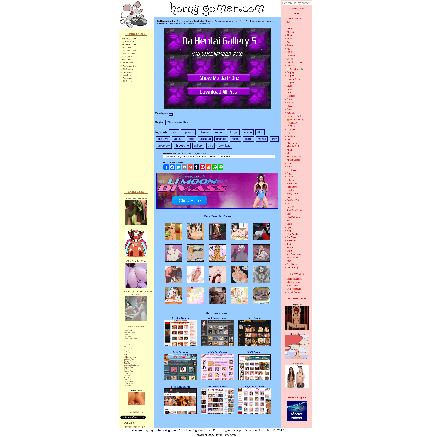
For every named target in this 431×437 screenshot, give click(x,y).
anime (248, 138)
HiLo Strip (127, 75)
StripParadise (293, 234)
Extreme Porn (128, 361)
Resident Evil (293, 200)
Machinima (292, 143)
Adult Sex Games (128, 54)
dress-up (205, 138)
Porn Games (126, 47)
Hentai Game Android (131, 339)
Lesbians (291, 136)
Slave (289, 224)
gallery (198, 145)
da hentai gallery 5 (167, 430)
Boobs (290, 59)
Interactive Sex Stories (131, 365)
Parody (290, 176)
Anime (290, 38)
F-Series (291, 96)
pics (210, 145)
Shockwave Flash (178, 122)
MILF (289, 150)
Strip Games (128, 351)
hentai (235, 138)
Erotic (290, 92)
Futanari (291, 112)
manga (262, 138)
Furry (289, 109)
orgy (274, 138)
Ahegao (290, 32)
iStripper (291, 129)
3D (288, 22)
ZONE (290, 261)
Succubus (291, 240)
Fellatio (290, 102)
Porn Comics (128, 381)
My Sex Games (128, 41)
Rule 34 (290, 207)
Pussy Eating (293, 193)
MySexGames (293, 160)
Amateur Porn (128, 367)
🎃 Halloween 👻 (295, 119)
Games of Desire (295, 116)
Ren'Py (290, 197)
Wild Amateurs (294, 289)
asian (174, 132)
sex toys (163, 138)
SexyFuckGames (295, 210)
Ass (288, 48)
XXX (125, 369)
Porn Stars (127, 385)
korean (219, 132)
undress (221, 138)
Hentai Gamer (127, 63)
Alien (289, 35)
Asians (290, 45)
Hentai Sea (127, 373)
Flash (289, 106)
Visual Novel (293, 257)
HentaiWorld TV (129, 345)
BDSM (290, 52)
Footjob (290, 99)
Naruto (290, 163)
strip (191, 138)
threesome (182, 145)
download (224, 145)
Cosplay (290, 72)
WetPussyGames (294, 254)
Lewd (289, 139)
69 (288, 25)
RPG (289, 203)
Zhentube (127, 363)
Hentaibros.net (129, 383)
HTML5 (291, 126)
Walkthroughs (293, 267)
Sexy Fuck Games (129, 44)
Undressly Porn (129, 359)
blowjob (233, 132)
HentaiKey (292, 123)
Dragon (290, 82)
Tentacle (291, 244)
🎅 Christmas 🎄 (295, 69)
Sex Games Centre (129, 51)
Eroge (289, 89)
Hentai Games (128, 353)
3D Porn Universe (130, 357)
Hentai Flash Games (130, 349)
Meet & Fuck (293, 146)
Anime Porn (128, 379)
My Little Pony (294, 156)
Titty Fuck (292, 247)
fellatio (247, 132)
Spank (290, 227)
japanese (188, 132)
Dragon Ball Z (294, 79)
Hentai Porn (128, 331)
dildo (260, 132)
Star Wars (291, 237)
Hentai (126, 335)
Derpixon (291, 75)
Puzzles (290, 190)
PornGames (292, 183)
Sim (289, 220)
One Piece (291, 170)
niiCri (289, 166)
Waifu (289, 251)
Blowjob (291, 55)
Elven (289, 86)
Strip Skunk (127, 72)
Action (290, 28)
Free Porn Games (129, 333)
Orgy (289, 173)
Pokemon (291, 180)
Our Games (292, 264)
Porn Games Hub (130, 66)
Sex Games (127, 337)
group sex (164, 145)
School (290, 214)
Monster (290, 153)
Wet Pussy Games (129, 38)
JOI (288, 133)
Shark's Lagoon (294, 217)
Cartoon (290, 65)
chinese (204, 132)
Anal (289, 42)
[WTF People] (136, 403)
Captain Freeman (295, 62)
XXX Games (127, 57)
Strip (289, 230)
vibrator (178, 138)
